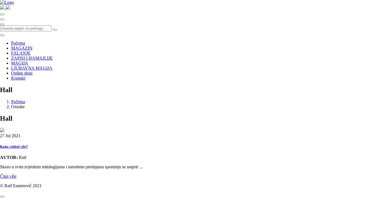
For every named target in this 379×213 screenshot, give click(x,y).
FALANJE (21, 53)
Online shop (21, 73)
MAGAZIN (21, 48)
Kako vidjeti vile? (14, 146)
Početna (18, 43)
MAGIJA (19, 63)
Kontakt (18, 78)
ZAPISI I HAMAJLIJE (32, 58)
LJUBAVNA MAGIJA (31, 68)
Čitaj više (8, 176)
